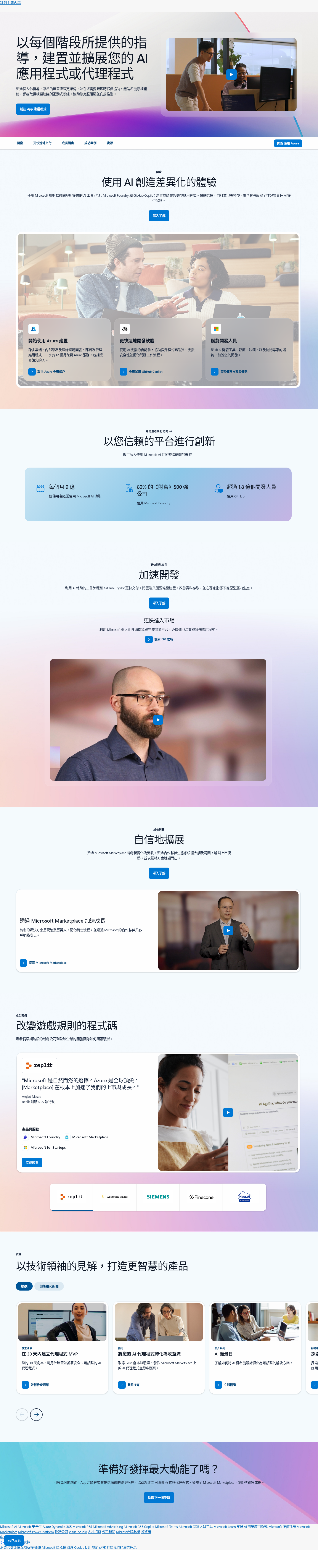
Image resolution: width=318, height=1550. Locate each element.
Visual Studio (78, 1531)
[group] (158, 1112)
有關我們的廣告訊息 (121, 1547)
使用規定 (91, 1547)
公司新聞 (108, 1531)
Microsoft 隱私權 (128, 1531)
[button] (231, 74)
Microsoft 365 (82, 1526)
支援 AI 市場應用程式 (252, 1526)
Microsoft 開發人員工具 (196, 1526)
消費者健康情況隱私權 (17, 1547)
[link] (20, 145)
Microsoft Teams (166, 1526)
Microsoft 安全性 (30, 1526)
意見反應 (14, 1540)
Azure (47, 1526)
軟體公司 (61, 1531)
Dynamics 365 (61, 1526)
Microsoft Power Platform (36, 1531)
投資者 (146, 1531)
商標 (102, 1547)
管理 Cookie (75, 1547)
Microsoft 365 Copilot (139, 1526)
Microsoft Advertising (108, 1526)
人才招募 (94, 1531)
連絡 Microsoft (44, 1547)
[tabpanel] (158, 1361)
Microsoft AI (8, 1526)
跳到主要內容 (10, 2)
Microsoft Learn (225, 1526)
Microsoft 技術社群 (282, 1526)
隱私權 (61, 1547)
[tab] (24, 1286)
